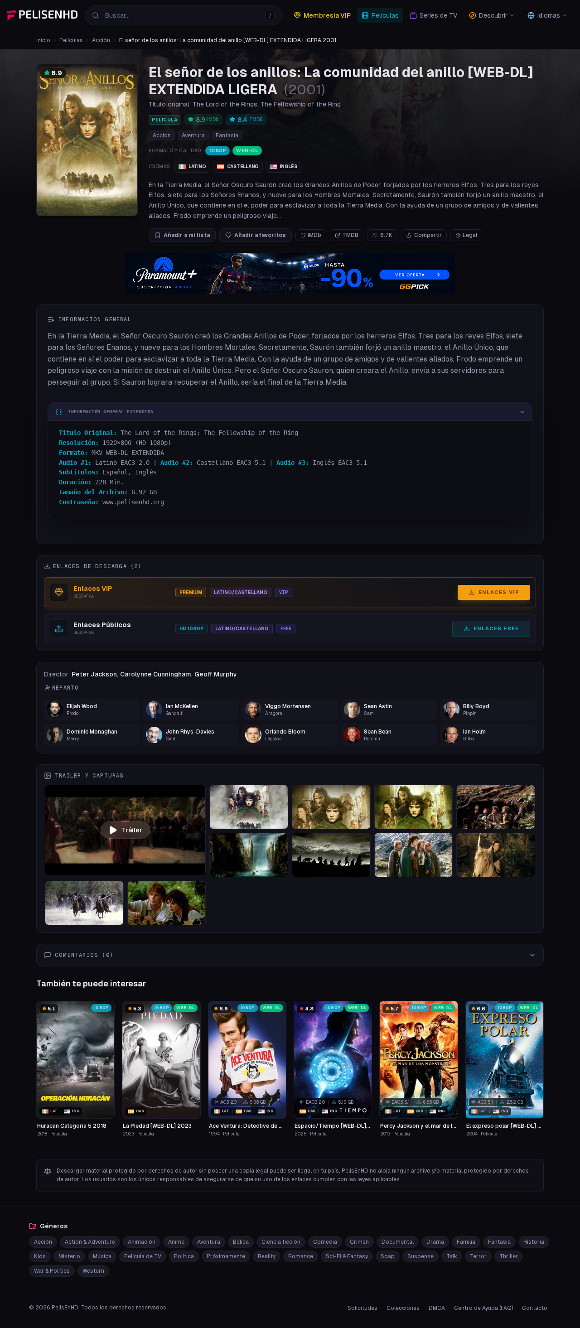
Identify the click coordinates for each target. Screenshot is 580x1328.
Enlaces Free (496, 628)
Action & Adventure (90, 1242)
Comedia (325, 1242)
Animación (141, 1242)
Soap (388, 1256)
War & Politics (52, 1271)
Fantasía (227, 135)
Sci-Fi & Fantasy (347, 1256)
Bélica (241, 1242)
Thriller (508, 1256)
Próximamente (226, 1256)
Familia (466, 1242)
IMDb (314, 235)
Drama (435, 1242)
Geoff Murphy (215, 674)
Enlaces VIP (498, 592)
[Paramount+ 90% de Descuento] (290, 273)
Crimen (359, 1242)
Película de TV (142, 1256)
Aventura (193, 135)
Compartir (428, 235)
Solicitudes (362, 1308)
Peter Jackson (94, 674)
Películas (71, 40)
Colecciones (403, 1308)
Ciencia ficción (280, 1242)
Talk (451, 1256)
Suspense (420, 1256)
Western (93, 1271)
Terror (478, 1256)
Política (184, 1256)
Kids (40, 1256)
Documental (398, 1242)
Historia (533, 1242)
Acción (101, 40)
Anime (176, 1242)
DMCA (437, 1308)
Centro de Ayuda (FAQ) (483, 1308)
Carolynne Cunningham (155, 674)
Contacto (534, 1308)
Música (102, 1256)
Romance (300, 1256)
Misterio (69, 1256)
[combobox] (183, 15)
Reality (267, 1256)
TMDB (350, 235)
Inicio (43, 40)
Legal (470, 235)
